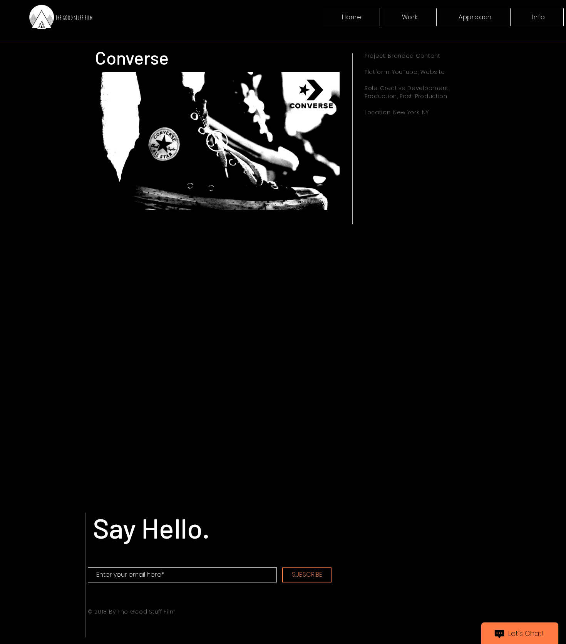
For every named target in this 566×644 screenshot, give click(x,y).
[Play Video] (217, 141)
